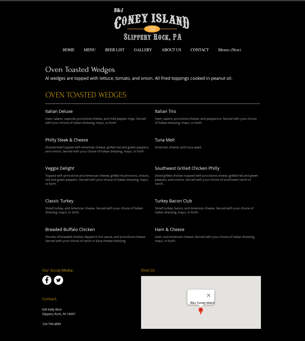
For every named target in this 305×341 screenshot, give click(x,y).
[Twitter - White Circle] (58, 280)
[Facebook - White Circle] (46, 280)
